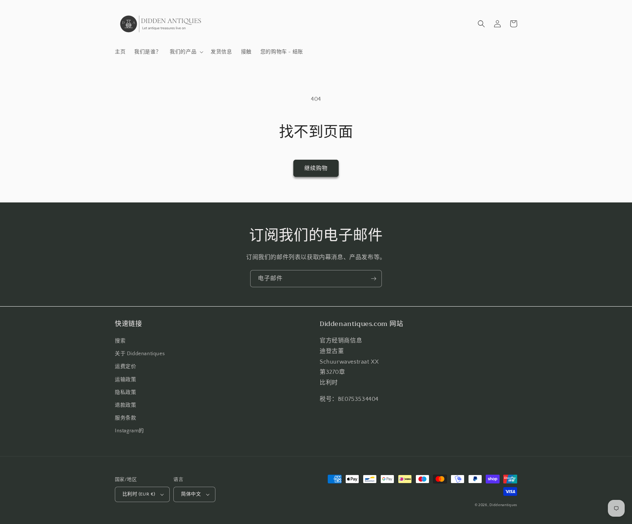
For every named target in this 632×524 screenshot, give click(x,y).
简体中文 (191, 494)
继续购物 (316, 168)
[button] (185, 52)
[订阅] (373, 278)
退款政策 (125, 405)
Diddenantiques (503, 505)
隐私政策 (125, 392)
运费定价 (125, 366)
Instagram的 (129, 431)
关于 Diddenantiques (140, 354)
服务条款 (125, 418)
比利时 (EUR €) (139, 494)
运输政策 (125, 380)
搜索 (120, 341)
